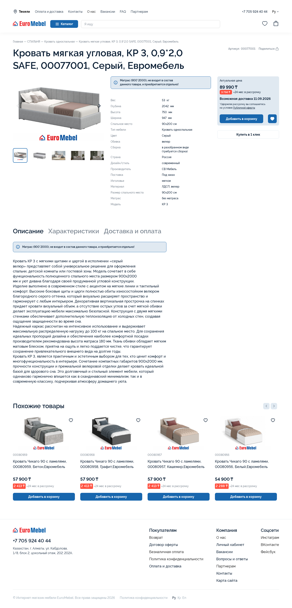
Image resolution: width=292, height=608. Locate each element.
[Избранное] (265, 24)
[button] (266, 406)
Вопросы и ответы (232, 559)
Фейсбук (268, 552)
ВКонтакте (270, 545)
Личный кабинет (230, 545)
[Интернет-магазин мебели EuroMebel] (29, 25)
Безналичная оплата (166, 552)
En (184, 598)
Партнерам (139, 12)
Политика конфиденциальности (176, 559)
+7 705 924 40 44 (254, 12)
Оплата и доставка (49, 12)
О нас (91, 12)
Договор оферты (163, 545)
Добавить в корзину (241, 119)
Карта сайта (226, 580)
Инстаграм (270, 538)
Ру (274, 11)
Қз (179, 598)
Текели (24, 12)
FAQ (123, 12)
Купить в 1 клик (248, 134)
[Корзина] (276, 24)
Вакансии (108, 12)
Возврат (156, 538)
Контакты (75, 12)
